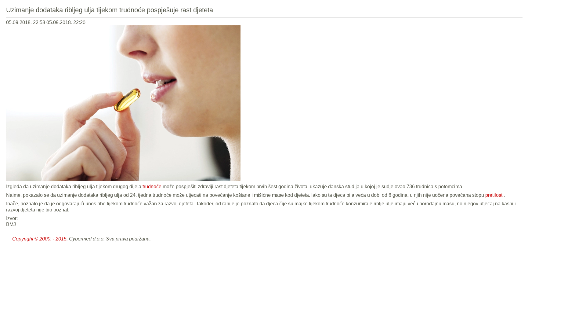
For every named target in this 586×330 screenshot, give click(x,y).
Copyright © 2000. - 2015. (40, 238)
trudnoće (152, 186)
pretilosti (494, 195)
